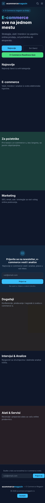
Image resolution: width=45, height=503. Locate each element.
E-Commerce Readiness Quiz (22, 55)
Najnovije (12, 48)
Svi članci (33, 48)
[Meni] (42, 3)
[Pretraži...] (37, 3)
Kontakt (22, 496)
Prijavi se (22, 281)
